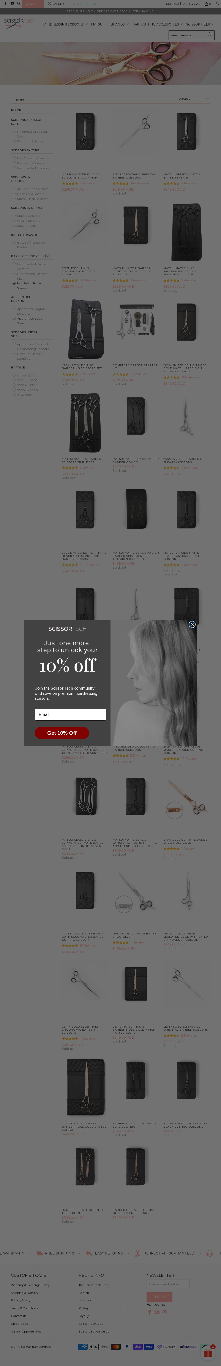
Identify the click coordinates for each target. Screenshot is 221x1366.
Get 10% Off (62, 733)
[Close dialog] (192, 624)
